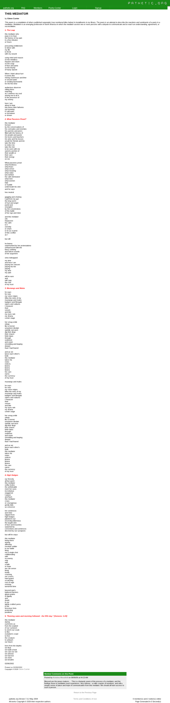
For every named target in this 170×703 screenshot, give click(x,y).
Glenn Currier (24, 669)
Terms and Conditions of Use (85, 699)
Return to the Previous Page (85, 693)
